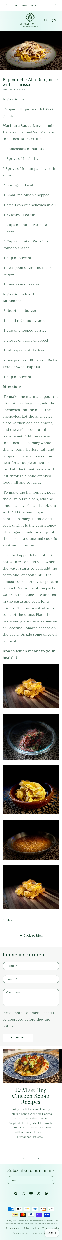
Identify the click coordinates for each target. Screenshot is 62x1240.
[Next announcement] (55, 5)
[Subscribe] (51, 1180)
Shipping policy (20, 1233)
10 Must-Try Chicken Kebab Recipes (30, 1096)
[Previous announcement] (6, 5)
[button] (7, 20)
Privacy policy (31, 1228)
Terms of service (50, 1228)
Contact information (42, 1233)
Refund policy (13, 1228)
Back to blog (33, 935)
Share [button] (10, 920)
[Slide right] (38, 1159)
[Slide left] (23, 1159)
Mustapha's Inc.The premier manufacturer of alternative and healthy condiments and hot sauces (31, 1222)
